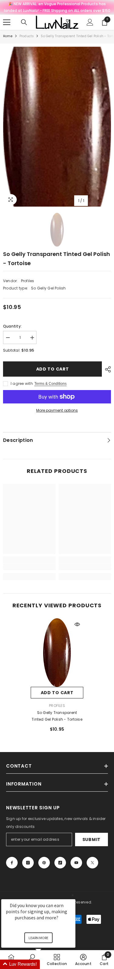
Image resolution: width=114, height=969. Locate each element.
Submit (91, 839)
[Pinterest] (44, 862)
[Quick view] (77, 624)
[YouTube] (76, 862)
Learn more (38, 937)
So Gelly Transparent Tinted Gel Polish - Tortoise (57, 716)
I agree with (22, 383)
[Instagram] (28, 862)
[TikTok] (60, 862)
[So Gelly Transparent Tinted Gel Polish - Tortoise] (57, 652)
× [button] (72, 895)
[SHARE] (106, 369)
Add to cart (52, 369)
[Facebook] (12, 862)
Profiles (27, 280)
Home (7, 36)
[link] (29, 566)
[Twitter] (92, 862)
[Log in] (90, 22)
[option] (57, 127)
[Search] (24, 22)
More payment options (57, 410)
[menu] (6, 22)
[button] (45, 964)
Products (26, 36)
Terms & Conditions (50, 384)
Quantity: (12, 326)
